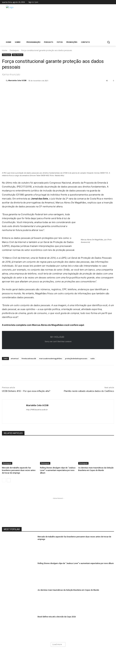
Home (4, 50)
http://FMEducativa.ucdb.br (37, 410)
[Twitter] (104, 2)
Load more (57, 644)
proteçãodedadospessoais (76, 358)
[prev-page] (4, 480)
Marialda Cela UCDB (17, 80)
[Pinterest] (38, 88)
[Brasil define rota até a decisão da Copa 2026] (19, 627)
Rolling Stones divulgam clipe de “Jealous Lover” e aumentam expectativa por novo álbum (58, 470)
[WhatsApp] (45, 88)
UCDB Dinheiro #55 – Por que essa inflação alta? (26, 391)
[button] (108, 42)
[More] (51, 88)
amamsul (15, 358)
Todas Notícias (17, 55)
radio (92, 358)
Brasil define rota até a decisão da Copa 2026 (57, 617)
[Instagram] (99, 2)
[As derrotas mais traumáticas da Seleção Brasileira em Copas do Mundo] (96, 452)
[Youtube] (112, 2)
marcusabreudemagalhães (50, 358)
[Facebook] (95, 2)
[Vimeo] (108, 2)
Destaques (14, 50)
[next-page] (9, 480)
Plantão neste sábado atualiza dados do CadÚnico (89, 391)
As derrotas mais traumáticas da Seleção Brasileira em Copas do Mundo (68, 590)
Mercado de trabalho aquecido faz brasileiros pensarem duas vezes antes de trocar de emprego (18, 470)
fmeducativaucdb (29, 358)
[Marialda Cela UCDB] (4, 80)
